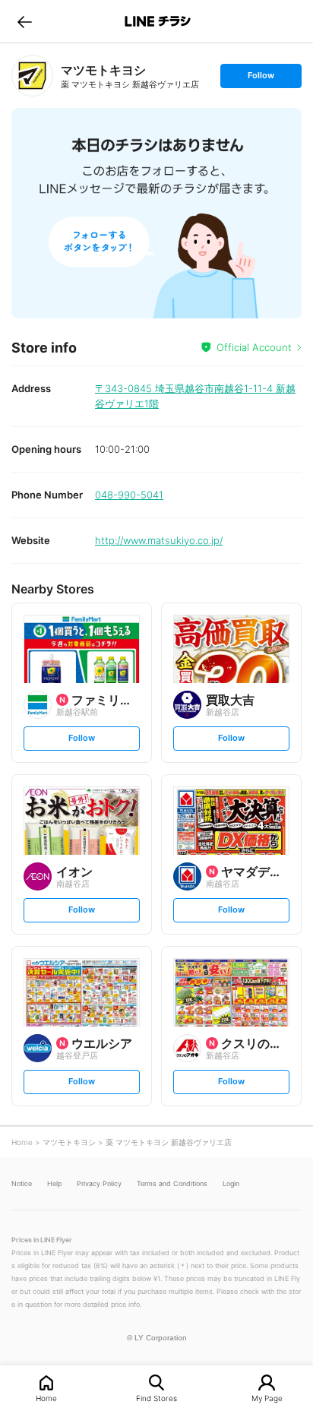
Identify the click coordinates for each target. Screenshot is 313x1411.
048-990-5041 (129, 495)
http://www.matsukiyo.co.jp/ (159, 540)
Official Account (254, 347)
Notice (21, 1183)
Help (54, 1183)
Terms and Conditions (172, 1183)
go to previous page (24, 21)
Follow (260, 78)
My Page (267, 1398)
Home (46, 1398)
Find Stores (156, 1398)
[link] (32, 75)
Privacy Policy (99, 1183)
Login (231, 1183)
